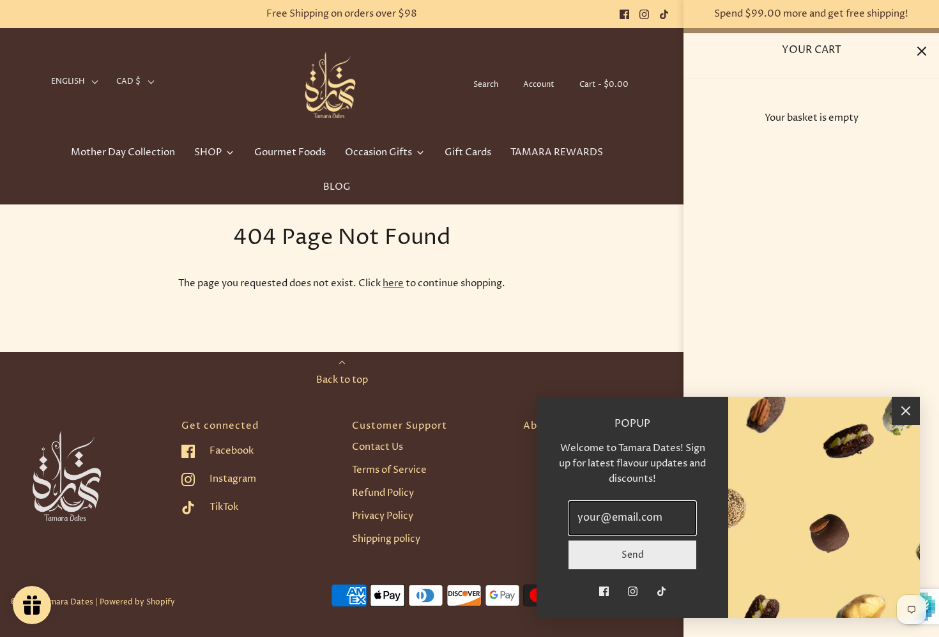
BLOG (337, 187)
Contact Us (377, 447)
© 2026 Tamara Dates (51, 602)
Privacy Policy (382, 516)
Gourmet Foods (290, 152)
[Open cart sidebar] (921, 50)
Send (633, 555)
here (393, 283)
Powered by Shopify (137, 602)
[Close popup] (906, 411)
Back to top (342, 380)
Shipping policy (386, 539)
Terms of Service (389, 470)
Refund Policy (383, 493)
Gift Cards (468, 152)
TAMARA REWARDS (556, 152)
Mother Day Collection (123, 152)
